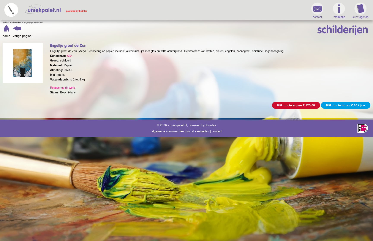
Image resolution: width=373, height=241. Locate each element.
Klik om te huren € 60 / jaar (345, 105)
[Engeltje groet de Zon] (23, 63)
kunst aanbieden (197, 131)
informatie (339, 17)
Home (5, 22)
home (6, 36)
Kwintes (210, 125)
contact (317, 17)
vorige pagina (22, 36)
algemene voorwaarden (168, 131)
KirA (69, 55)
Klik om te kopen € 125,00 (296, 105)
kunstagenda (360, 17)
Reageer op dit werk (62, 87)
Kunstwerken (15, 22)
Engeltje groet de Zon (33, 22)
